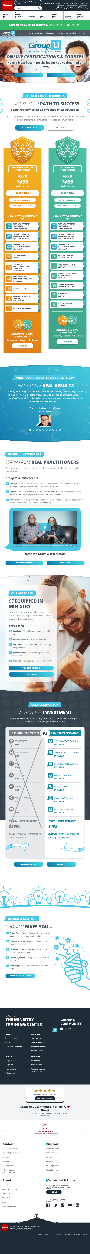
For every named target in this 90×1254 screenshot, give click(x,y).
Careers (4, 1202)
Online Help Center (53, 1148)
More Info (22, 193)
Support (58, 3)
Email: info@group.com (11, 1153)
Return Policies (52, 1153)
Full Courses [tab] (60, 127)
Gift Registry (74, 3)
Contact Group (7, 1161)
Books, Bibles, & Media (80, 16)
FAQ (79, 33)
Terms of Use (56, 1234)
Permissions (50, 1157)
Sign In (85, 33)
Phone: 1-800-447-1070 (10, 1148)
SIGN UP (53, 1192)
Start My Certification (20, 976)
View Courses (66, 563)
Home (31, 33)
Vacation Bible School (6, 16)
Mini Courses (60, 33)
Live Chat (5, 1157)
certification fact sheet (22, 206)
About (66, 3)
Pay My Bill (50, 1161)
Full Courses (50, 33)
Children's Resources (31, 17)
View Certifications (28, 75)
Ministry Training (68, 17)
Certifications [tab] (29, 127)
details (18, 3)
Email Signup (48, 3)
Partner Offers (71, 33)
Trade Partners (52, 1170)
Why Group (6, 1198)
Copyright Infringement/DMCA (76, 1234)
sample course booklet (22, 200)
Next (87, 1129)
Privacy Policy (43, 1234)
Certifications (39, 33)
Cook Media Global (26, 1229)
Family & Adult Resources (56, 16)
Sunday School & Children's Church (18, 15)
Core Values (6, 1193)
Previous (3, 1129)
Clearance (84, 3)
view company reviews (45, 1098)
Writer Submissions (9, 1206)
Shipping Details (52, 1166)
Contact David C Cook (10, 1166)
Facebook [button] (67, 1029)
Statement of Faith (9, 1189)
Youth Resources (44, 17)
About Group (7, 1185)
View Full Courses (61, 75)
